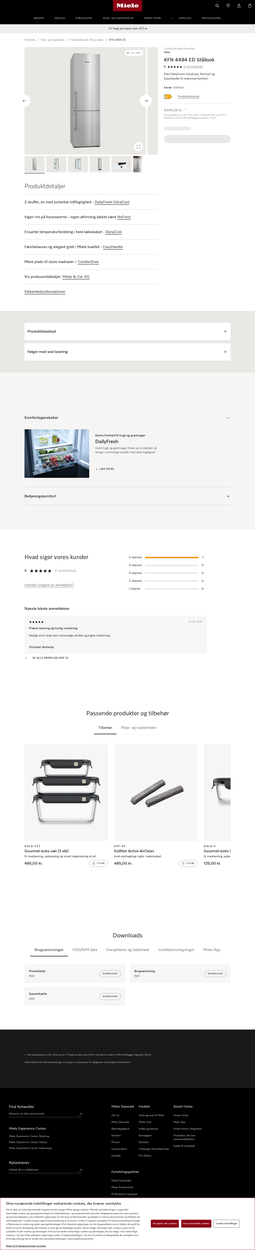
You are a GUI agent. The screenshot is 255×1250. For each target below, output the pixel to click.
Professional (211, 18)
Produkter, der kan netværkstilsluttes (184, 1137)
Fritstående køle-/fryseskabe (86, 40)
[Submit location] (80, 1114)
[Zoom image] (138, 146)
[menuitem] (41, 17)
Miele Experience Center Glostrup (29, 1136)
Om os (115, 1115)
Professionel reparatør (124, 1194)
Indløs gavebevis (148, 1129)
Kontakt (116, 1155)
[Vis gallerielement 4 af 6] (100, 164)
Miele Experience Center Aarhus (28, 1142)
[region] (91, 101)
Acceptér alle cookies (165, 1223)
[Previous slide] (24, 101)
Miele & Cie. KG (76, 277)
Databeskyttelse (27, 1246)
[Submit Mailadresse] (80, 1170)
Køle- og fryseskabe (52, 40)
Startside (29, 40)
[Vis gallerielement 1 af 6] (34, 164)
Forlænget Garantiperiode (154, 1149)
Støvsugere (84, 18)
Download (110, 974)
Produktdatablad (188, 96)
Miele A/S (11, 1246)
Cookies (41, 1246)
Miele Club (145, 1122)
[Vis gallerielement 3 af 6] (78, 164)
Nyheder (144, 1142)
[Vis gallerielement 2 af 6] (56, 164)
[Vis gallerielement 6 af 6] (143, 164)
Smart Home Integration (187, 1129)
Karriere (116, 1135)
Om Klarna (145, 1155)
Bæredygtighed (120, 1129)
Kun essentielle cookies (196, 1223)
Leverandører (119, 1149)
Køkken (39, 18)
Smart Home (152, 18)
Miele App (212, 950)
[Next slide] (146, 101)
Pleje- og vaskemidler (118, 18)
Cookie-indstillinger (226, 1223)
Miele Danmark (120, 1122)
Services (185, 18)
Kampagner (145, 1135)
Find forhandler (21, 1107)
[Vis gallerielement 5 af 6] (121, 164)
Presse (115, 1142)
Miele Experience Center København (30, 1148)
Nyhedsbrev (19, 1163)
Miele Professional (122, 1187)
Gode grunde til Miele (151, 1115)
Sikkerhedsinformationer (44, 292)
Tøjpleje (59, 18)
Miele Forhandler (121, 1180)
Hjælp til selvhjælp (184, 1146)
